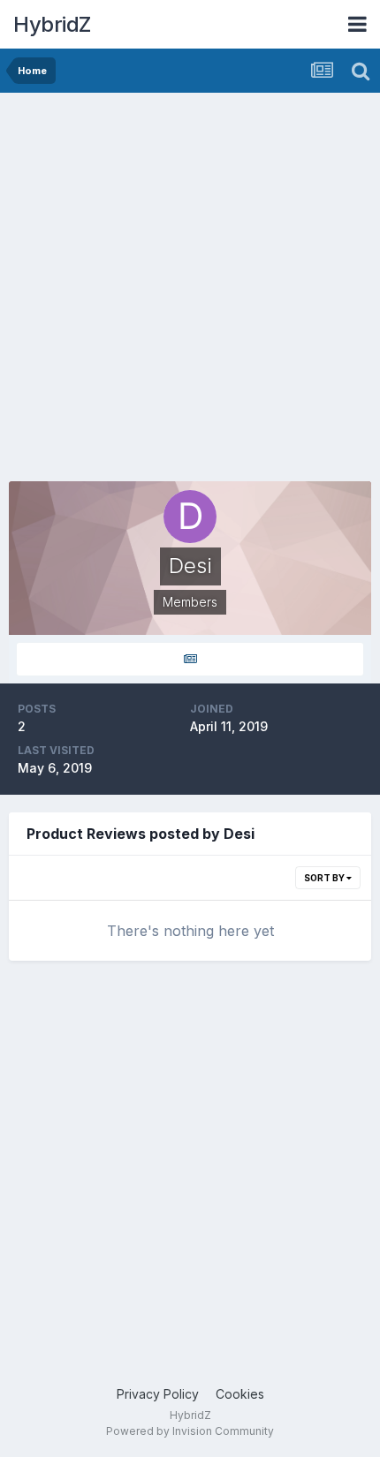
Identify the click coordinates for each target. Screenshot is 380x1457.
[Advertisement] (190, 291)
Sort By (325, 877)
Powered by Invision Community (190, 1431)
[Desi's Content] (190, 659)
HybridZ (52, 24)
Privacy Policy (158, 1393)
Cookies (240, 1393)
